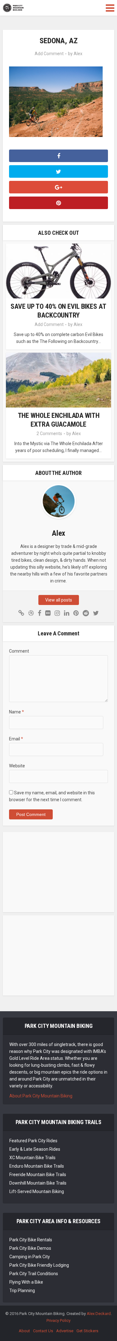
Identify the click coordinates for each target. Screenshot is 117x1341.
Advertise (64, 1330)
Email (16, 738)
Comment (19, 651)
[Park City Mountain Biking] (13, 7)
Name (16, 711)
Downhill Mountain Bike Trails (37, 1183)
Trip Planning (22, 1290)
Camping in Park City (29, 1256)
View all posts (58, 599)
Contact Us (43, 1330)
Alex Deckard (99, 1313)
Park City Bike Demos (30, 1248)
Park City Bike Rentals (30, 1239)
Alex (78, 53)
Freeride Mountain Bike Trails (37, 1174)
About (24, 1330)
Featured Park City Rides (33, 1140)
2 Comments (49, 433)
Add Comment (49, 53)
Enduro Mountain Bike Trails (36, 1166)
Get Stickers (87, 1330)
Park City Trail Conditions (33, 1273)
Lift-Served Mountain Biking (36, 1191)
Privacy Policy (58, 1320)
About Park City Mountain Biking (40, 1095)
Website (17, 765)
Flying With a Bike (26, 1282)
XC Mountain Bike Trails (32, 1157)
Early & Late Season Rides (34, 1149)
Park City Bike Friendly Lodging (39, 1265)
